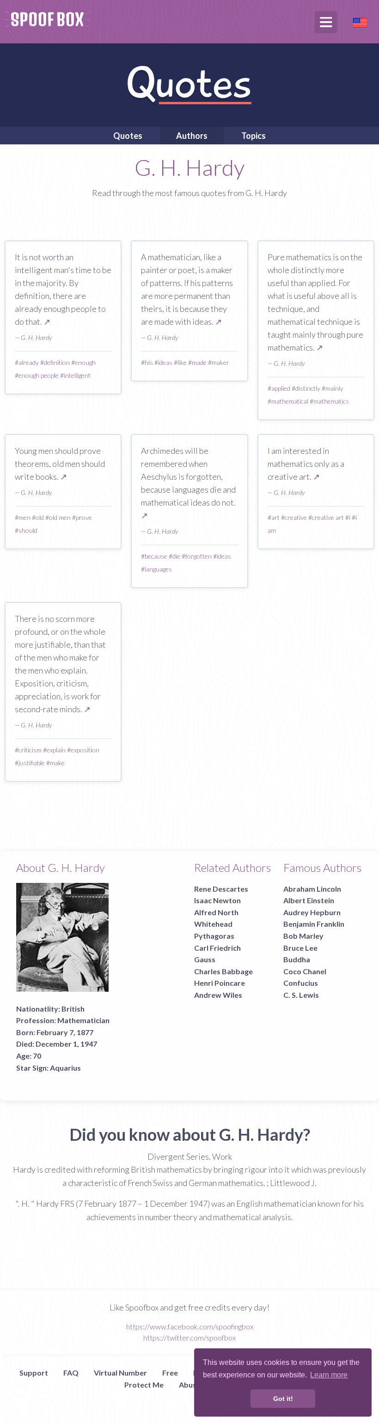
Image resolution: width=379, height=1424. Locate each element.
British (73, 1008)
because (156, 556)
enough (85, 362)
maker (220, 362)
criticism (30, 750)
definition (57, 362)
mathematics (331, 401)
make (57, 763)
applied (280, 388)
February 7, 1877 (65, 1032)
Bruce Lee (300, 947)
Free (170, 1372)
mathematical (289, 401)
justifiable (31, 763)
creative (296, 517)
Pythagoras (214, 935)
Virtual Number (120, 1372)
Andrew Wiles (218, 994)
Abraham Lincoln (312, 888)
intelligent (77, 375)
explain (56, 750)
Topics (253, 136)
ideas (165, 362)
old (40, 517)
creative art (328, 517)
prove (84, 517)
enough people (38, 375)
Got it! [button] (283, 1398)
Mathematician (83, 1020)
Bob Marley (303, 935)
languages (158, 569)
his (149, 362)
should (27, 530)
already (28, 362)
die (176, 556)
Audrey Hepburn (312, 912)
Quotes (127, 136)
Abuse (190, 1384)
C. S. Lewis (301, 994)
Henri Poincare (219, 982)
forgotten (198, 556)
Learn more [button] (329, 1375)
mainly (334, 388)
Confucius (300, 982)
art (275, 517)
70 (37, 1055)
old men (60, 517)
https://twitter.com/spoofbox (189, 1337)
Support (33, 1372)
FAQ (71, 1372)
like (182, 362)
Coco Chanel (304, 971)
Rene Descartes (221, 888)
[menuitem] (128, 135)
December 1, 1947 (66, 1043)
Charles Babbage (223, 971)
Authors (192, 136)
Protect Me (144, 1384)
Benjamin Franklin (313, 923)
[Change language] (360, 21)
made (199, 362)
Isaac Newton (217, 900)
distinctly (307, 388)
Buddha (296, 959)
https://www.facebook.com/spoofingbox (189, 1326)
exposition (85, 750)
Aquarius (65, 1067)
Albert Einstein (308, 900)
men (24, 517)
